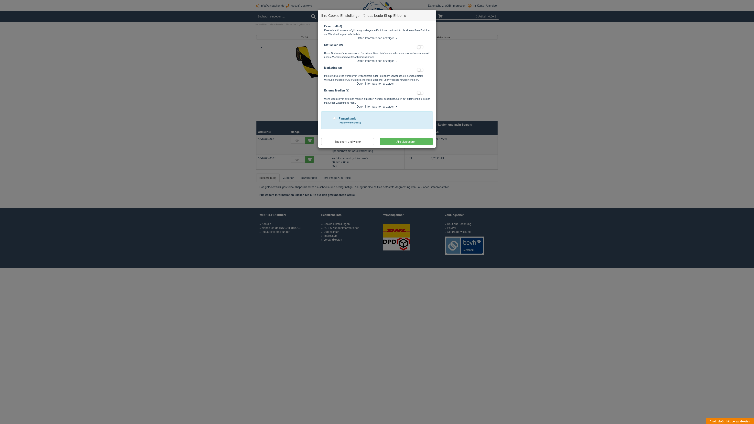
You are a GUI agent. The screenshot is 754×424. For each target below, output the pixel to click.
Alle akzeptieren (406, 141)
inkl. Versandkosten (738, 421)
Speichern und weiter (348, 141)
